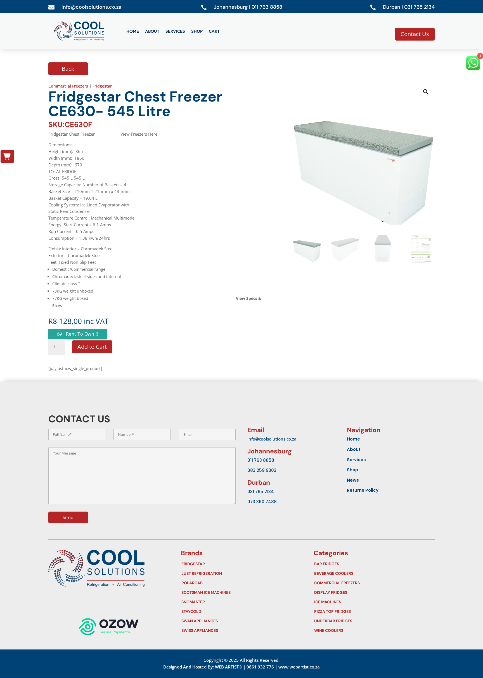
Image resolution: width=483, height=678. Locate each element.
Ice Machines (373, 602)
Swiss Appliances (240, 630)
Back (68, 68)
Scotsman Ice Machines (240, 592)
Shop (197, 31)
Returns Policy (362, 490)
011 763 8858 (260, 460)
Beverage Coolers (373, 573)
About (152, 31)
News (353, 480)
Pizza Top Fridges (373, 611)
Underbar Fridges (373, 621)
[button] (426, 92)
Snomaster (240, 602)
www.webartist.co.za (299, 667)
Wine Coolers (373, 630)
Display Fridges (373, 592)
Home (132, 31)
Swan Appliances (240, 621)
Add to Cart (92, 346)
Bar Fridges (373, 564)
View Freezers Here (138, 134)
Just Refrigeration (240, 573)
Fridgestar (102, 86)
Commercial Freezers (68, 86)
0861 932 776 (260, 667)
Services (175, 31)
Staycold (240, 611)
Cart (214, 31)
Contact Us (415, 34)
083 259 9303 (261, 470)
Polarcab (240, 583)
